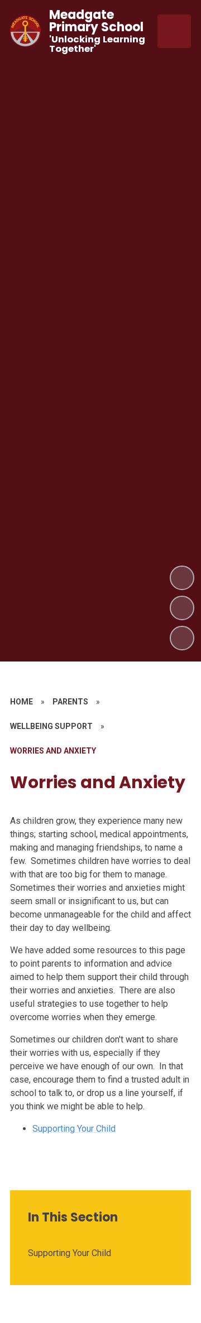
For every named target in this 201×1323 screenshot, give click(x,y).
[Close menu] (174, 31)
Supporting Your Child (74, 1128)
